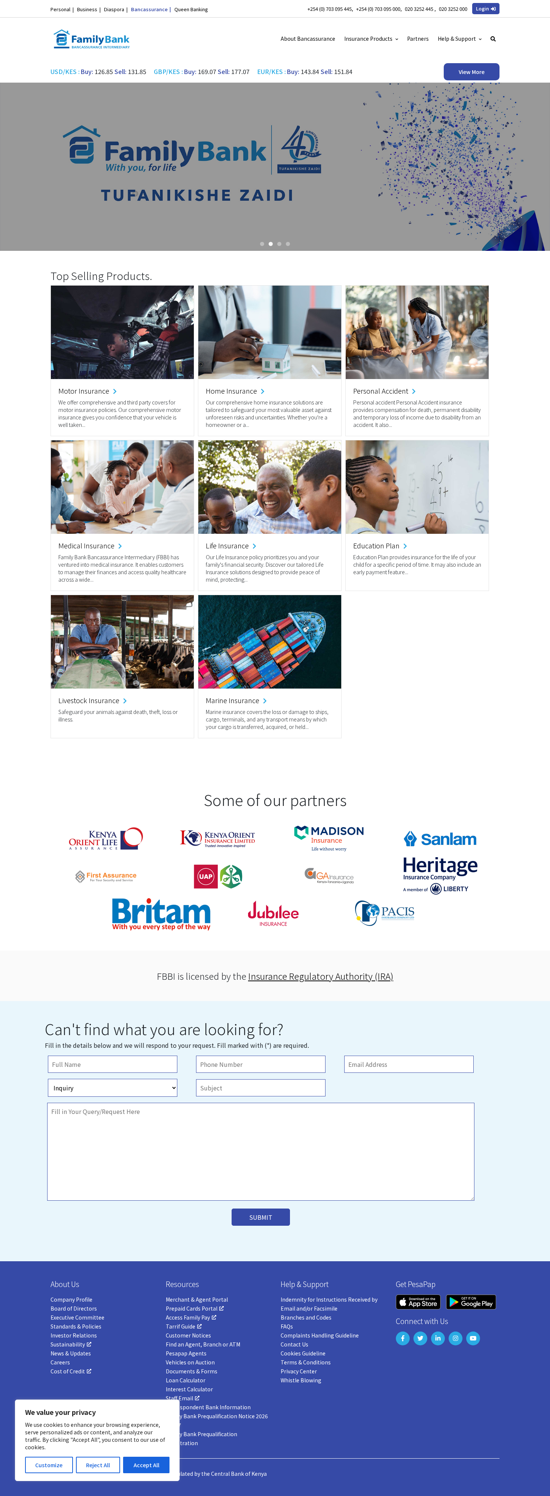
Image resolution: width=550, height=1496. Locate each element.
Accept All (146, 1465)
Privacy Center (299, 1371)
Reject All (98, 1465)
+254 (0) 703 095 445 (330, 8)
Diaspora (114, 9)
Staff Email (179, 1398)
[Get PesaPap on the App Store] (418, 1300)
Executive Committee (77, 1317)
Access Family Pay (188, 1317)
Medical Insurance (86, 545)
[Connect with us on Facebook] (403, 1338)
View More (472, 72)
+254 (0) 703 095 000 (378, 8)
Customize (48, 1465)
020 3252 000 (453, 8)
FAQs (287, 1326)
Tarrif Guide (180, 1326)
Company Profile (71, 1299)
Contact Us (294, 1344)
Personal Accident (380, 390)
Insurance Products (368, 38)
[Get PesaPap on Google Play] (471, 1300)
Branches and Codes (306, 1317)
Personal (60, 9)
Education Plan (376, 545)
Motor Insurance (83, 390)
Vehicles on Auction (190, 1362)
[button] (485, 8)
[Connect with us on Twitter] (420, 1338)
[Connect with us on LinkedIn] (438, 1338)
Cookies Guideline (303, 1353)
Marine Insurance (232, 700)
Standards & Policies (76, 1326)
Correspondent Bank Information (208, 1407)
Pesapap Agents (186, 1353)
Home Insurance (231, 390)
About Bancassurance (308, 38)
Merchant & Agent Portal (197, 1299)
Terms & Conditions (306, 1362)
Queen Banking (191, 9)
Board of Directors (74, 1308)
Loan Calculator (185, 1380)
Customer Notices (188, 1335)
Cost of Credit (68, 1371)
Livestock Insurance (88, 700)
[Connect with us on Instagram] (455, 1338)
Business (87, 9)
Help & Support (457, 38)
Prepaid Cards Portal (191, 1308)
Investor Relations (74, 1335)
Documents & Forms (191, 1371)
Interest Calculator (189, 1389)
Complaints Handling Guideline (320, 1335)
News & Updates (71, 1353)
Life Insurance (227, 545)
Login (482, 8)
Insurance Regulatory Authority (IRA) (320, 975)
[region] (97, 1440)
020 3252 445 (419, 8)
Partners (418, 38)
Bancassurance (149, 9)
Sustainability (68, 1344)
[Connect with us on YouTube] (473, 1338)
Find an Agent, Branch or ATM (203, 1344)
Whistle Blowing (301, 1380)
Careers (60, 1362)
